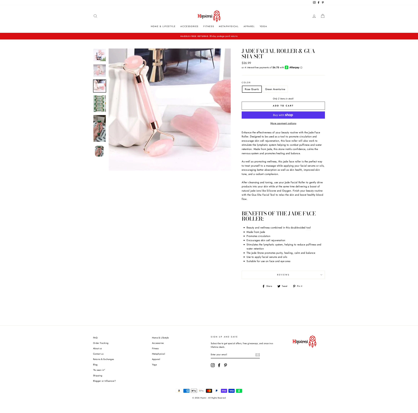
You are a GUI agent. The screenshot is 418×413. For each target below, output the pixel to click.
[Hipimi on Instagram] (213, 365)
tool (308, 227)
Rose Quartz (252, 89)
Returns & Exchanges (103, 359)
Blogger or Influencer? (104, 380)
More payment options (283, 123)
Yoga (263, 26)
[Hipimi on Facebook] (219, 365)
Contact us (98, 353)
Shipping (97, 375)
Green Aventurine (275, 89)
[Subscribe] (258, 355)
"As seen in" (99, 370)
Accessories (189, 26)
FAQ (95, 337)
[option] (209, 36)
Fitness (208, 26)
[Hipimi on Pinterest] (225, 365)
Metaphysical (229, 26)
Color (246, 82)
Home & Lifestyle (163, 26)
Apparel (249, 26)
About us (97, 348)
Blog (95, 364)
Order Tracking (101, 343)
